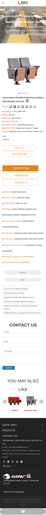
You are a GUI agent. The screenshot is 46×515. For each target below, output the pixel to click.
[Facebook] (4, 461)
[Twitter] (12, 461)
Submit (8, 368)
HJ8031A (14, 410)
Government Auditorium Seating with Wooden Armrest (21, 307)
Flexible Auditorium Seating (14, 293)
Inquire (17, 148)
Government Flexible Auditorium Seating (19, 302)
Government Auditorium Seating (16, 289)
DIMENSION (21, 175)
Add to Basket (18, 154)
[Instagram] (21, 461)
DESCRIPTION (21, 168)
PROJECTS (21, 182)
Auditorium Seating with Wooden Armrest (19, 297)
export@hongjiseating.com (18, 447)
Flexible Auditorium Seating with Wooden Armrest (22, 313)
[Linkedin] (8, 461)
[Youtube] (17, 461)
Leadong (22, 505)
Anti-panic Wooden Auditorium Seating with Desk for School (31, 410)
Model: (4, 136)
